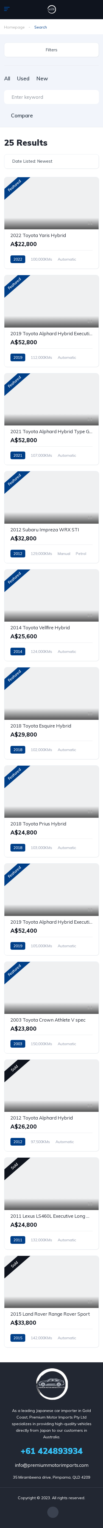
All (7, 78)
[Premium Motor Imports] (51, 9)
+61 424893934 (52, 1451)
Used (23, 78)
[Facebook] (53, 1512)
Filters (51, 49)
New (42, 78)
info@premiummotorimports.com (51, 1465)
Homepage (14, 27)
